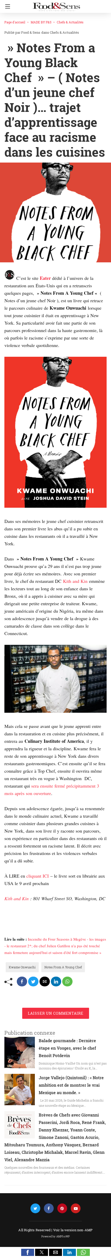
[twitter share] (33, 981)
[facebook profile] (49, 1208)
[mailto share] (44, 981)
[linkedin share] (56, 981)
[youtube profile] (76, 1208)
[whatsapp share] (67, 981)
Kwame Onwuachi (22, 967)
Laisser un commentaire (55, 1013)
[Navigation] (6, 6)
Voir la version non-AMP (73, 1230)
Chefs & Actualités (70, 22)
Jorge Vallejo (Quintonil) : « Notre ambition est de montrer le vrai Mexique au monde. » (71, 1085)
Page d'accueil (14, 22)
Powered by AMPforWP (55, 1236)
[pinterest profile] (62, 1208)
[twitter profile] (35, 1208)
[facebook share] (22, 981)
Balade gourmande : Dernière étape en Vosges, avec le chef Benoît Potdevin (67, 1048)
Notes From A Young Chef (63, 967)
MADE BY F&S (41, 22)
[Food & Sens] (56, 4)
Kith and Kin (75, 581)
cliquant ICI (37, 876)
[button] (27, 1252)
